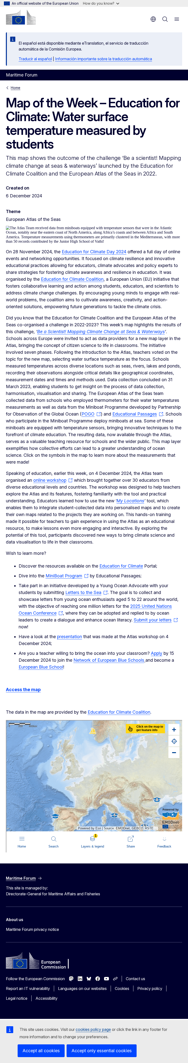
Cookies (122, 988)
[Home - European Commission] (21, 17)
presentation (69, 636)
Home (15, 88)
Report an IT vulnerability (28, 988)
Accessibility (46, 998)
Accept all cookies (41, 1050)
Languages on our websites (82, 988)
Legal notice (16, 998)
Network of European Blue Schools (108, 660)
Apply (156, 653)
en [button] (153, 19)
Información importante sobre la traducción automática (103, 58)
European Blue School (41, 667)
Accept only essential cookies (101, 1050)
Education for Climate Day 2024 (94, 251)
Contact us (135, 978)
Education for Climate (121, 566)
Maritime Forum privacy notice (32, 929)
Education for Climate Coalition (72, 279)
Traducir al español (35, 58)
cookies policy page (93, 1029)
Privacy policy (149, 988)
